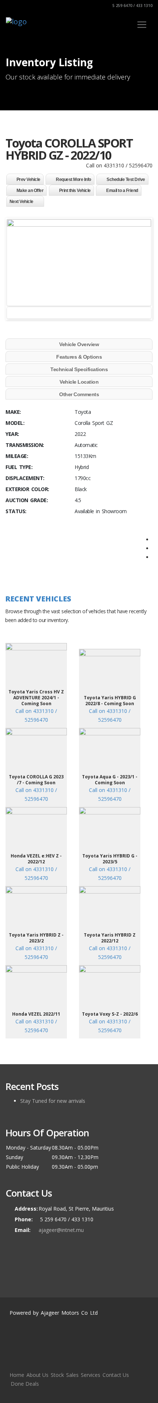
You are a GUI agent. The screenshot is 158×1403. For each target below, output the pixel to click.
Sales (72, 1374)
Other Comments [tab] (79, 394)
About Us (37, 1374)
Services (90, 1374)
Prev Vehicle (28, 179)
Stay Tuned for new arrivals (52, 1100)
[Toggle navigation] (142, 24)
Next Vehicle (21, 201)
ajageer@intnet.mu (61, 1229)
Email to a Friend (122, 190)
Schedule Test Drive (126, 179)
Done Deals (25, 1383)
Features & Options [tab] (79, 357)
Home (17, 1374)
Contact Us (116, 1374)
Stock (57, 1374)
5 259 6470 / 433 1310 (131, 5)
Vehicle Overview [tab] (79, 344)
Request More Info (73, 179)
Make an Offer (30, 190)
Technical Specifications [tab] (79, 369)
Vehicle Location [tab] (79, 382)
